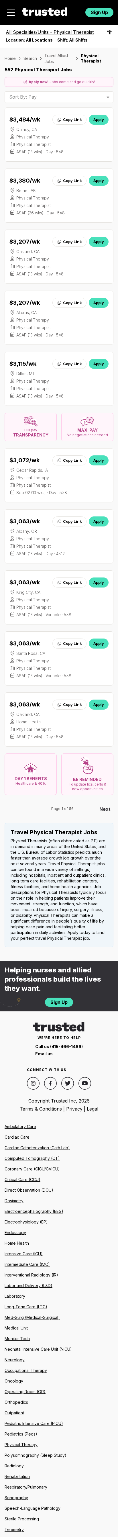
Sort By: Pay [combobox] (23, 97)
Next (105, 809)
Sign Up (99, 12)
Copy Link (72, 119)
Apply (98, 119)
